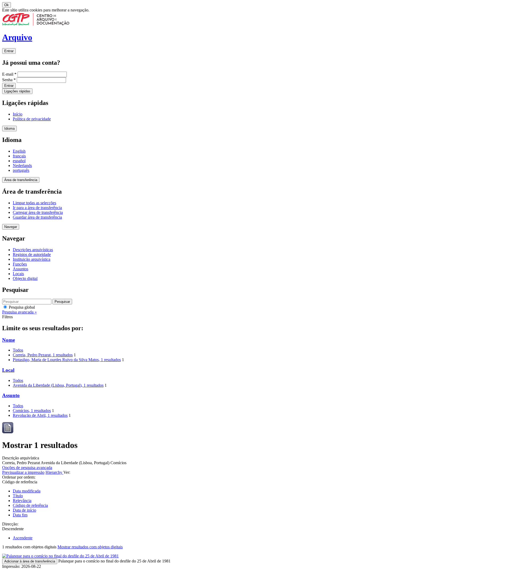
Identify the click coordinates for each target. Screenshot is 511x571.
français (19, 156)
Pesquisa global (21, 307)
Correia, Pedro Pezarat (43, 355)
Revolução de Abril (40, 415)
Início (17, 114)
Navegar (10, 227)
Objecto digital (25, 278)
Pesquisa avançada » (19, 312)
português (21, 170)
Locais (18, 273)
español (19, 160)
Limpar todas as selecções (34, 203)
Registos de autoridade (32, 254)
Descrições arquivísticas (33, 249)
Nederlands (22, 165)
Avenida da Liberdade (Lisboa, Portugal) (58, 385)
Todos (18, 350)
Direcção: (10, 524)
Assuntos (20, 269)
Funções (20, 264)
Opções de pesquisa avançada (27, 467)
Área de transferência (20, 180)
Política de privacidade (32, 119)
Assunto (11, 395)
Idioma (9, 128)
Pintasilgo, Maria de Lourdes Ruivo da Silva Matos (67, 359)
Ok (6, 5)
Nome (8, 340)
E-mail (9, 74)
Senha (9, 80)
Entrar (9, 51)
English (19, 151)
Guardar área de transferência (37, 217)
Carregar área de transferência (38, 212)
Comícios (32, 410)
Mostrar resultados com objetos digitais (90, 547)
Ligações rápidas (17, 91)
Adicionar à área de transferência (29, 561)
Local (8, 370)
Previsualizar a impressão (23, 472)
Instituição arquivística (31, 259)
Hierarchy (54, 472)
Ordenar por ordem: (18, 477)
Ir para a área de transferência (37, 207)
